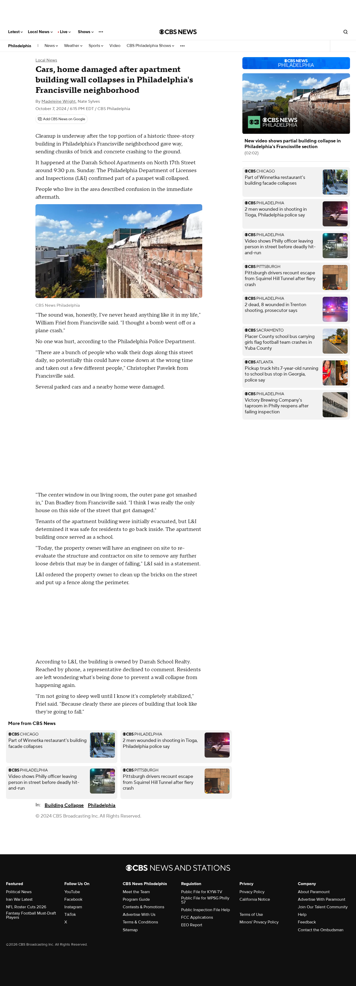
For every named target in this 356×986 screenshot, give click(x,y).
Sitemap (130, 930)
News (50, 45)
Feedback (307, 922)
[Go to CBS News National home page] (178, 31)
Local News (39, 32)
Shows (84, 32)
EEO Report (191, 925)
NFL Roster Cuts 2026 (26, 907)
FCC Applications (197, 917)
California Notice (255, 899)
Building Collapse (64, 805)
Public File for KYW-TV (201, 892)
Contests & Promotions (143, 907)
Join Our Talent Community (323, 907)
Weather (72, 45)
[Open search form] (345, 31)
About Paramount (314, 892)
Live (64, 31)
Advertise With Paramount (321, 899)
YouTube (72, 892)
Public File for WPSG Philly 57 (205, 900)
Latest (14, 32)
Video (114, 45)
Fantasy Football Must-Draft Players (31, 915)
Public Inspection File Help (205, 910)
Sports (95, 45)
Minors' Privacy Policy (259, 922)
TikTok (70, 914)
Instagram (73, 907)
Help (302, 914)
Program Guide (136, 899)
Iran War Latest (19, 899)
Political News (19, 892)
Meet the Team (136, 892)
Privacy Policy (252, 892)
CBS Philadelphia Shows (149, 45)
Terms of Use (251, 914)
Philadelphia (19, 46)
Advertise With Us (139, 914)
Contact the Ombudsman (320, 930)
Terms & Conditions (140, 922)
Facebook (73, 899)
